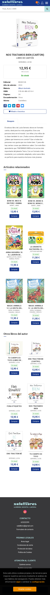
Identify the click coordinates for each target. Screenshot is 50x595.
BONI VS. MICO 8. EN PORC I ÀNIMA (14, 202)
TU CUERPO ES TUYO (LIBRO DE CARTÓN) (14, 359)
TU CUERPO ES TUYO (36, 455)
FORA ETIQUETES (14, 406)
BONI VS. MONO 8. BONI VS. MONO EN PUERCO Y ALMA (36, 202)
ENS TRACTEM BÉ (14, 454)
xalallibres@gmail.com (25, 526)
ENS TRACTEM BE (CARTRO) (35, 360)
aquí (18, 582)
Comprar (14, 216)
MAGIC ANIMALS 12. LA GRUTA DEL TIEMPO (35, 307)
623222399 (25, 522)
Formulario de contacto (25, 529)
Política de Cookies (25, 552)
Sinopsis (10, 121)
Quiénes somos (25, 564)
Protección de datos (25, 549)
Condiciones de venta (25, 545)
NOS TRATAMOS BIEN (36, 407)
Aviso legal (25, 541)
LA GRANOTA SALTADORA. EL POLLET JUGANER (35, 248)
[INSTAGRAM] (25, 511)
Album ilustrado (24, 88)
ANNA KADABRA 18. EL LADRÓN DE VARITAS (14, 253)
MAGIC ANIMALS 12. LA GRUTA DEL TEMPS (14, 307)
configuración (38, 582)
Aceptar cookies (24, 589)
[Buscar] (47, 9)
